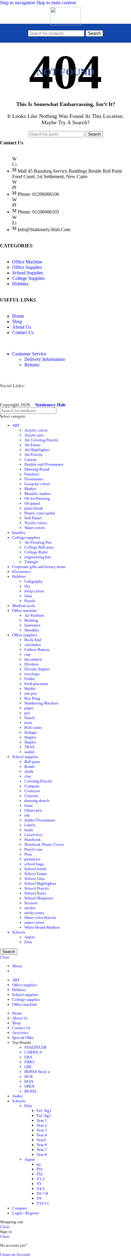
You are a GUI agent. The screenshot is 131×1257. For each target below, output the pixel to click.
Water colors (34, 527)
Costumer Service (29, 353)
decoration (33, 659)
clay (27, 776)
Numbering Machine (41, 703)
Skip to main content (56, 2)
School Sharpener (38, 898)
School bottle (35, 869)
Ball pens (32, 761)
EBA (28, 1057)
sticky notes (34, 912)
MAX (29, 1081)
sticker (29, 908)
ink (27, 815)
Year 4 (42, 1135)
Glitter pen (33, 810)
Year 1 (42, 1120)
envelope (32, 674)
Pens (28, 854)
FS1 (40, 1169)
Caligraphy (33, 581)
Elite (28, 942)
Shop (17, 321)
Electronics (21, 571)
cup (27, 654)
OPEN (29, 1086)
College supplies (28, 278)
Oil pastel (32, 503)
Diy (27, 586)
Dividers (31, 664)
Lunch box (33, 834)
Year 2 (42, 1125)
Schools (18, 932)
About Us (21, 327)
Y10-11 (43, 1203)
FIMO (29, 1062)
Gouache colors (37, 484)
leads (28, 830)
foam (28, 805)
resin (28, 722)
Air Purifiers (34, 615)
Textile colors (35, 523)
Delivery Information (44, 359)
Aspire (29, 937)
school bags (34, 864)
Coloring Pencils (38, 781)
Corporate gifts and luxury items (39, 566)
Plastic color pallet (39, 513)
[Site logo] (65, 23)
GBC (28, 1067)
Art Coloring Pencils (41, 440)
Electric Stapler (37, 669)
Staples (30, 742)
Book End (32, 639)
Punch (29, 717)
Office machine (27, 261)
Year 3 (42, 1130)
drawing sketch (36, 800)
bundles (18, 532)
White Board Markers (42, 927)
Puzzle (29, 600)
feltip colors (34, 591)
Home (18, 316)
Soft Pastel (33, 518)
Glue (28, 596)
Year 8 (42, 1154)
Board (29, 766)
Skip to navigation (18, 2)
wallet (29, 752)
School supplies (27, 272)
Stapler (30, 737)
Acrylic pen (34, 435)
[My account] (106, 33)
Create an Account (15, 1254)
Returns (31, 364)
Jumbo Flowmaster (39, 820)
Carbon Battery (37, 649)
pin (27, 713)
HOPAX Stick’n (37, 1071)
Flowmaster (33, 479)
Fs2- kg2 (44, 1115)
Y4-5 (41, 1188)
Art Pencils (33, 454)
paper (29, 708)
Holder (30, 688)
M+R (28, 1076)
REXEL (30, 1091)
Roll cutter (33, 727)
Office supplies (27, 267)
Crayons (31, 795)
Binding (31, 620)
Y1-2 (41, 1179)
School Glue (34, 878)
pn (39, 1164)
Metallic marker (37, 493)
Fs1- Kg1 (44, 1110)
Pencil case (33, 849)
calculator (32, 644)
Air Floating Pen (37, 542)
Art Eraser (32, 445)
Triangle (31, 562)
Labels (29, 825)
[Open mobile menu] (24, 33)
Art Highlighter (37, 449)
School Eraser (35, 873)
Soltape (30, 732)
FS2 (40, 1174)
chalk (29, 771)
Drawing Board (36, 469)
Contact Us (23, 332)
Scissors (30, 903)
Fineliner (31, 474)
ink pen (30, 693)
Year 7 (42, 1149)
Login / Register (25, 1213)
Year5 (41, 1140)
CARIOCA (33, 1052)
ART (16, 425)
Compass (31, 786)
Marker (30, 488)
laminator (32, 625)
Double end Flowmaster (43, 464)
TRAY (29, 747)
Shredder (31, 630)
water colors (34, 922)
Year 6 (42, 1144)
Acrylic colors (36, 430)
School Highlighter (40, 883)
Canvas (30, 459)
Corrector (32, 791)
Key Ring (32, 698)
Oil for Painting (37, 498)
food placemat (36, 683)
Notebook (32, 839)
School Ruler (35, 893)
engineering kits (37, 557)
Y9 (39, 1198)
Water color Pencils (40, 917)
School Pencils (36, 888)
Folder (29, 678)
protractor (32, 859)
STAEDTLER (35, 1047)
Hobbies (20, 283)
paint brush (33, 508)
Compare (19, 1208)
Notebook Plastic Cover (44, 844)
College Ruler (36, 552)
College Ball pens (39, 547)
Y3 (39, 1183)
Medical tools (23, 605)
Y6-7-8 (42, 1193)
